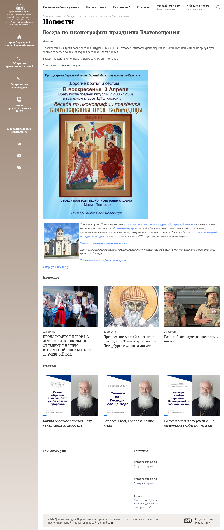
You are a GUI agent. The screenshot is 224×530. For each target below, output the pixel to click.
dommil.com (105, 522)
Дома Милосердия (124, 228)
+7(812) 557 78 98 (198, 5)
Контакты (143, 7)
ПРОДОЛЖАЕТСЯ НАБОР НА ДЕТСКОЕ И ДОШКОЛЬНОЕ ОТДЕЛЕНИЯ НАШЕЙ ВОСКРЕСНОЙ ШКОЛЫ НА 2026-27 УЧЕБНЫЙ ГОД (70, 345)
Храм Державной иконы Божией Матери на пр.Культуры (19, 19)
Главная (48, 16)
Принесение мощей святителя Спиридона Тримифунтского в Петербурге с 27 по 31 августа (130, 341)
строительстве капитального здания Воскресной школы (158, 224)
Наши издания (96, 7)
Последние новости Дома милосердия (103, 260)
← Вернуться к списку (55, 267)
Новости (60, 16)
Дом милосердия (55, 451)
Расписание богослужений (61, 7)
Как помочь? (121, 7)
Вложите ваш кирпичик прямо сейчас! (104, 243)
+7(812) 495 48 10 (168, 5)
